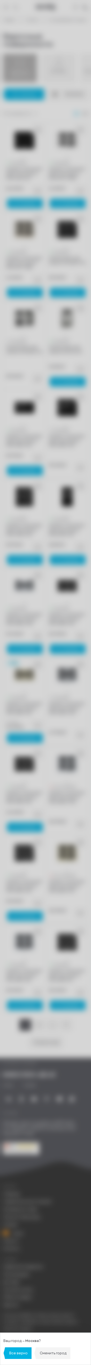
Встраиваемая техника (68, 20)
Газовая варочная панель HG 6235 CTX (24, 349)
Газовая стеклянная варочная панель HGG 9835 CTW (23, 619)
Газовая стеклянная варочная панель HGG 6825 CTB (66, 886)
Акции (17, 1233)
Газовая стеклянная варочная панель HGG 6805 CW (23, 975)
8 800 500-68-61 (29, 1074)
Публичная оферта (18, 1329)
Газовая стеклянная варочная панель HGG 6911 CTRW (66, 174)
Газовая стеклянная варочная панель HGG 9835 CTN (66, 619)
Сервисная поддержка (23, 1266)
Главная (9, 20)
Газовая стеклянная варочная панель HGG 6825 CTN (23, 886)
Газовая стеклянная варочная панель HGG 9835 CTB (23, 708)
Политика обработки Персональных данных (38, 1315)
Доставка (11, 1282)
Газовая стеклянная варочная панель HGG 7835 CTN (23, 797)
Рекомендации (16, 1274)
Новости (10, 1241)
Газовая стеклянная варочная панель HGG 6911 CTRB (23, 263)
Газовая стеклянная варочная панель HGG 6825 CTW (66, 797)
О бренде (11, 1194)
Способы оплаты (18, 1289)
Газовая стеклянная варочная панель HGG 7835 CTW (66, 708)
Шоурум (10, 1224)
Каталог (32, 20)
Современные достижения (27, 1201)
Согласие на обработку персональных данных (40, 1322)
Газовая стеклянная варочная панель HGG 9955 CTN (23, 441)
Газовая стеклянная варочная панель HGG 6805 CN (66, 975)
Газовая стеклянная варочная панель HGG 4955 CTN (23, 530)
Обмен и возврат (18, 1297)
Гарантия (10, 1305)
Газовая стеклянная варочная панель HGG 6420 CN (23, 174)
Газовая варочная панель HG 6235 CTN (67, 260)
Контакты (11, 1248)
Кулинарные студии (20, 1209)
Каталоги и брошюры (21, 1217)
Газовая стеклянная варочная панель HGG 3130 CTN (66, 530)
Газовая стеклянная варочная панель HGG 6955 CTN (66, 441)
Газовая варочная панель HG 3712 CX (65, 349)
